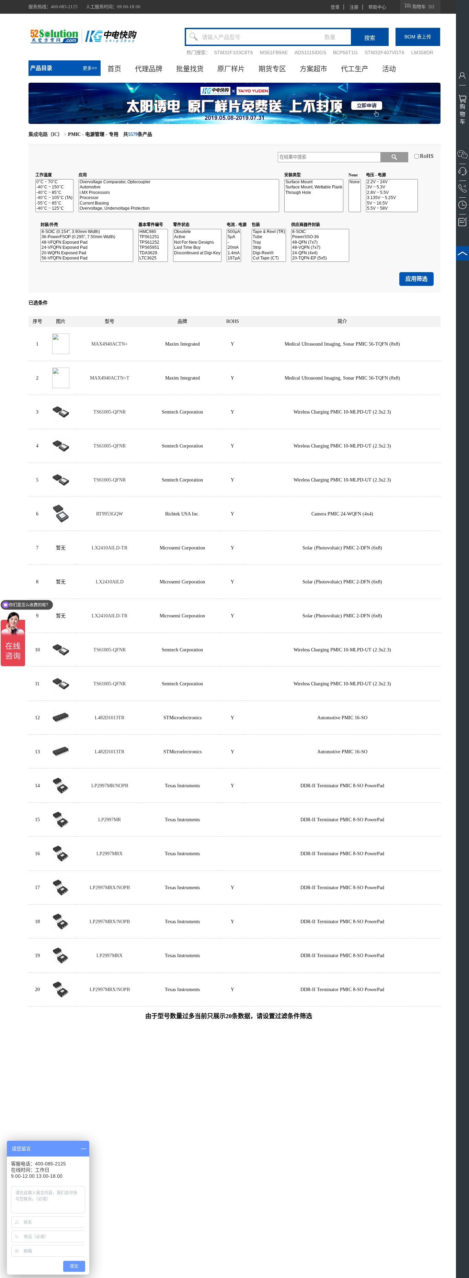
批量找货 (190, 69)
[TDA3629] (153, 253)
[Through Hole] (314, 192)
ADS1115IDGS (310, 52)
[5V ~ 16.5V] (391, 203)
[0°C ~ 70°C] (54, 182)
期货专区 (272, 69)
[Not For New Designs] (197, 242)
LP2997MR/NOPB (109, 785)
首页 (114, 69)
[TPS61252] (153, 242)
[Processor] (179, 197)
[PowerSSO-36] (320, 237)
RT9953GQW (109, 513)
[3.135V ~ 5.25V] (391, 197)
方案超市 (313, 69)
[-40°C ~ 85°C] (54, 192)
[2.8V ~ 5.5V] (391, 192)
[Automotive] (179, 187)
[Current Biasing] (179, 203)
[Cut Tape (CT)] (269, 258)
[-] (234, 242)
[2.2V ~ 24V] (391, 182)
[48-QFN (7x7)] (320, 242)
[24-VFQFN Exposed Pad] (87, 247)
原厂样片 (231, 69)
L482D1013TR (109, 717)
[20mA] (234, 247)
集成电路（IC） (45, 134)
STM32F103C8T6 (233, 52)
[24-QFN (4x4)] (320, 253)
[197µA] (234, 258)
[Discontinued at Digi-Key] (197, 253)
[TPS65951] (153, 247)
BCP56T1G (345, 52)
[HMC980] (153, 231)
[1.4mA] (234, 253)
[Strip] (269, 247)
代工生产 (354, 69)
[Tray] (269, 242)
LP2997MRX (109, 853)
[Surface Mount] (314, 182)
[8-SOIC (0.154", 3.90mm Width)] (87, 231)
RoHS (427, 156)
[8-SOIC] (320, 231)
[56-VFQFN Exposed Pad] (87, 258)
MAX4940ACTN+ (109, 344)
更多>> (90, 68)
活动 (389, 69)
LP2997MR (109, 819)
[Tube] (269, 237)
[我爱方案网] (55, 36)
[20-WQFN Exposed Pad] (87, 253)
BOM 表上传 (417, 36)
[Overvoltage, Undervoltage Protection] (179, 208)
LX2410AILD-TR (109, 547)
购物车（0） (424, 6)
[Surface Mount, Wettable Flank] (314, 187)
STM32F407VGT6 (384, 52)
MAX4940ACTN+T (109, 378)
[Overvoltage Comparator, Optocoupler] (179, 182)
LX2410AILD (110, 581)
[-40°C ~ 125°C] (54, 208)
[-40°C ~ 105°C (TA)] (54, 197)
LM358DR (422, 52)
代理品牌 (148, 69)
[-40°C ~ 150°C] (54, 187)
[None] (355, 182)
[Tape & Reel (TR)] (269, 231)
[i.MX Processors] (179, 192)
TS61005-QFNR (109, 412)
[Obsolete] (197, 231)
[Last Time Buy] (197, 247)
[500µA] (234, 231)
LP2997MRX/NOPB (110, 887)
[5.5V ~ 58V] (391, 208)
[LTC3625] (153, 258)
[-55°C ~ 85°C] (54, 203)
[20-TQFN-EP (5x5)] (320, 258)
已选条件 (38, 302)
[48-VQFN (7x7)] (320, 247)
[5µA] (234, 237)
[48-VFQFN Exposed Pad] (87, 242)
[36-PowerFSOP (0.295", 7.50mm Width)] (87, 237)
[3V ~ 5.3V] (391, 187)
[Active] (197, 237)
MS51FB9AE (274, 52)
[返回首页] (111, 36)
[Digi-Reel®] (269, 253)
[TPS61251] (153, 237)
